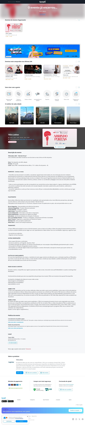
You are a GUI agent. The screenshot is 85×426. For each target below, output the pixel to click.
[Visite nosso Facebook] (82, 419)
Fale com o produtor (32, 372)
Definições (9, 421)
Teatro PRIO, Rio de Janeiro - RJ (27, 139)
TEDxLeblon (18, 1)
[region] (15, 419)
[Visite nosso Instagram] (76, 419)
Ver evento (42, 14)
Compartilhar (60, 147)
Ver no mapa (13, 343)
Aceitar (21, 421)
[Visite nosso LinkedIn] (73, 419)
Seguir (20, 372)
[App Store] (4, 401)
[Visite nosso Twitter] (79, 419)
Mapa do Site (34, 416)
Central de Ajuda (69, 384)
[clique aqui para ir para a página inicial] (42, 2)
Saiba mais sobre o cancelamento (15, 322)
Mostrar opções (79, 404)
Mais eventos (45, 372)
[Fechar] (27, 416)
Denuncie (28, 349)
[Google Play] (11, 401)
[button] (5, 418)
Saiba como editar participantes (15, 328)
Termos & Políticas (19, 418)
